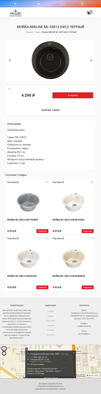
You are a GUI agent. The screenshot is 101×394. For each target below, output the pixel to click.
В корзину (73, 95)
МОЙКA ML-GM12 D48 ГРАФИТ (22, 220)
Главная (50, 311)
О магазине (50, 321)
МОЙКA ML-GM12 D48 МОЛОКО (68, 220)
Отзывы (50, 330)
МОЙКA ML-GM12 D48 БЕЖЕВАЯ (68, 276)
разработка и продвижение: (50, 389)
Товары (50, 316)
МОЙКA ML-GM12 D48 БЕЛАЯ (22, 276)
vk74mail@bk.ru (84, 334)
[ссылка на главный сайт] (15, 13)
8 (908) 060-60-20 (84, 326)
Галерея (50, 325)
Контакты (51, 335)
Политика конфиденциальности (50, 386)
